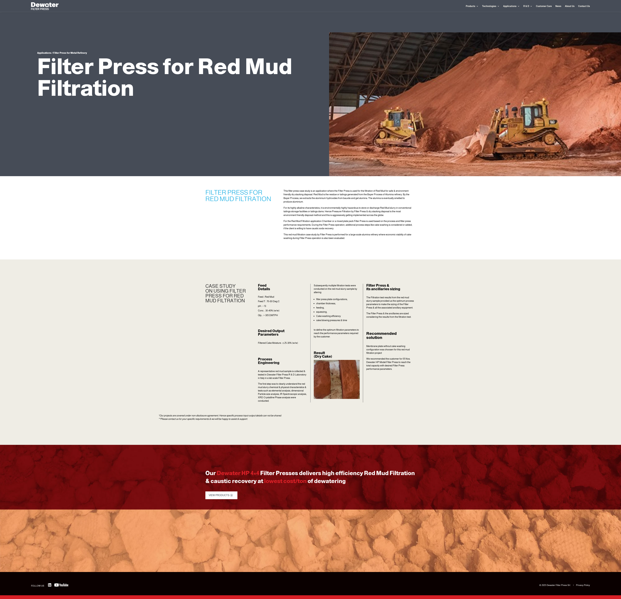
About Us (570, 6)
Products (470, 6)
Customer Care (544, 6)
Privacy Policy (583, 585)
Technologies (489, 6)
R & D (526, 6)
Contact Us (584, 6)
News (558, 6)
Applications (510, 6)
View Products (219, 495)
